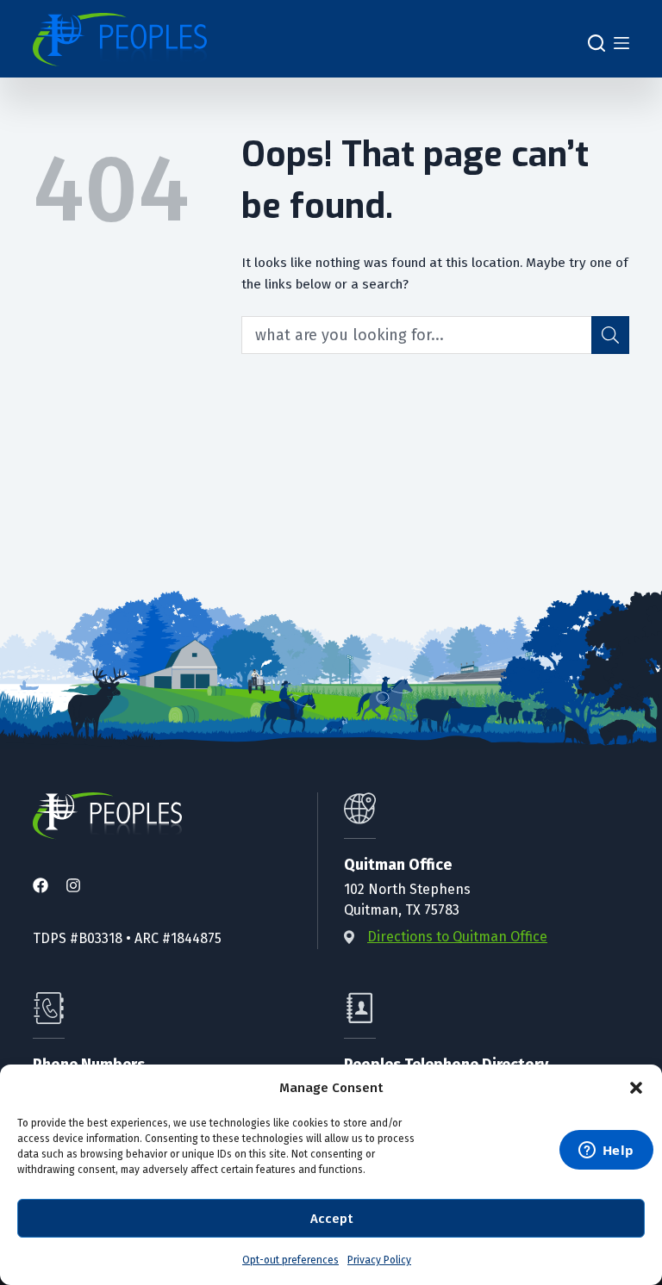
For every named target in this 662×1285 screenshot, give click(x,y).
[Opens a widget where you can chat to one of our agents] (606, 1151)
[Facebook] (40, 886)
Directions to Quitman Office (457, 936)
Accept (331, 1218)
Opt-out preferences (290, 1260)
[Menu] (621, 43)
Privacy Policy (379, 1260)
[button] (636, 1087)
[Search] (596, 43)
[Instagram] (73, 886)
